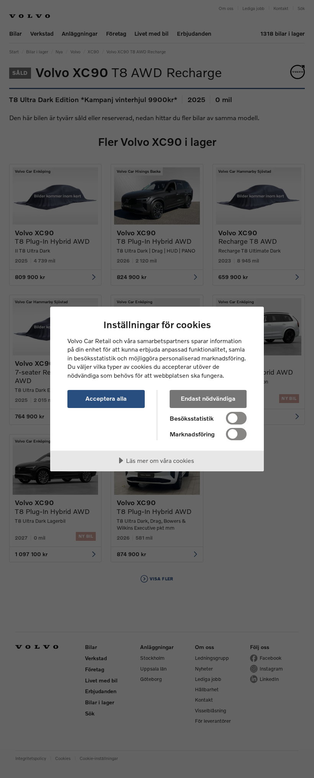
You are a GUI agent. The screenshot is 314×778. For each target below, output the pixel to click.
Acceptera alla (106, 398)
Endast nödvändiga (208, 398)
